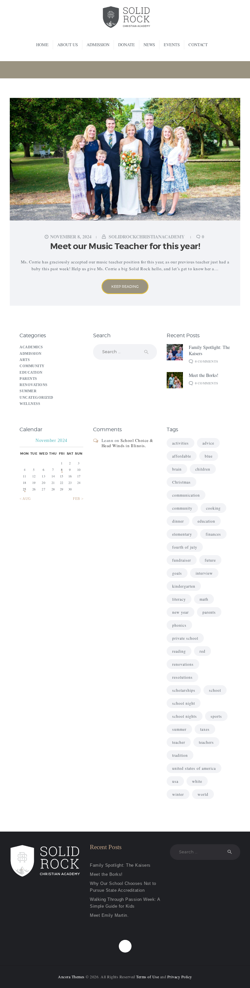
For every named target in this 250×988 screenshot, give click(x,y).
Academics (31, 347)
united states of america (194, 768)
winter (178, 794)
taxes (205, 729)
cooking (213, 508)
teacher (178, 742)
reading (179, 651)
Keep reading (125, 286)
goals (177, 573)
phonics (179, 625)
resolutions (182, 677)
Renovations (34, 385)
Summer (28, 391)
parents (209, 612)
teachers (206, 742)
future (210, 560)
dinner (178, 521)
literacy (179, 599)
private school (185, 638)
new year (180, 612)
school (215, 690)
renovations (183, 664)
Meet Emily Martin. (109, 915)
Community (32, 366)
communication (186, 495)
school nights (184, 716)
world (203, 794)
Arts (25, 360)
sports (216, 716)
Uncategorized (36, 397)
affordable (181, 456)
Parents (28, 379)
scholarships (183, 690)
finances (213, 534)
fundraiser (181, 560)
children (202, 469)
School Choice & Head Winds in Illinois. (127, 442)
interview (204, 573)
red (202, 651)
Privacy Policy (179, 976)
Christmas (181, 482)
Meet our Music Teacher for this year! (125, 246)
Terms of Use (147, 976)
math (204, 599)
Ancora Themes (72, 976)
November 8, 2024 (70, 236)
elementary (182, 534)
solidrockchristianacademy (146, 236)
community (182, 508)
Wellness (30, 404)
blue (209, 456)
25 (24, 489)
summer (179, 729)
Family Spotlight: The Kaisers (209, 350)
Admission (31, 353)
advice (208, 443)
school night (183, 703)
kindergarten (183, 586)
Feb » (78, 499)
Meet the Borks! (203, 375)
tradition (180, 755)
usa (175, 781)
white (197, 781)
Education (31, 372)
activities (180, 443)
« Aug (25, 499)
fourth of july (184, 547)
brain (177, 469)
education (206, 521)
